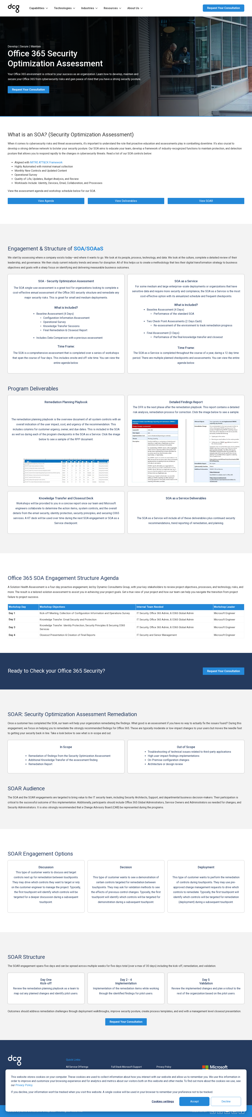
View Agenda (46, 201)
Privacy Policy (23, 1085)
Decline (226, 1101)
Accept (194, 1101)
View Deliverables (126, 201)
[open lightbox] (66, 470)
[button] (39, 8)
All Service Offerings (77, 1066)
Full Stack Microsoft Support (126, 1066)
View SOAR (206, 201)
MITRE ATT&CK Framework (46, 162)
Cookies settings (163, 1101)
